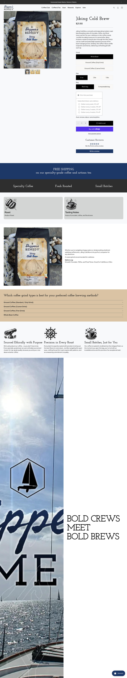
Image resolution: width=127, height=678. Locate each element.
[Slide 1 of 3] (27, 72)
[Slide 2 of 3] (32, 72)
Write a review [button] (94, 151)
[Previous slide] (4, 2)
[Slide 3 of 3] (38, 72)
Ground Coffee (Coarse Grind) (15, 306)
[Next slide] (121, 2)
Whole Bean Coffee (11, 315)
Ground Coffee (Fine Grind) (14, 311)
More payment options (94, 133)
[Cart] (122, 8)
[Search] (114, 8)
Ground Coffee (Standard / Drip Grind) (18, 302)
